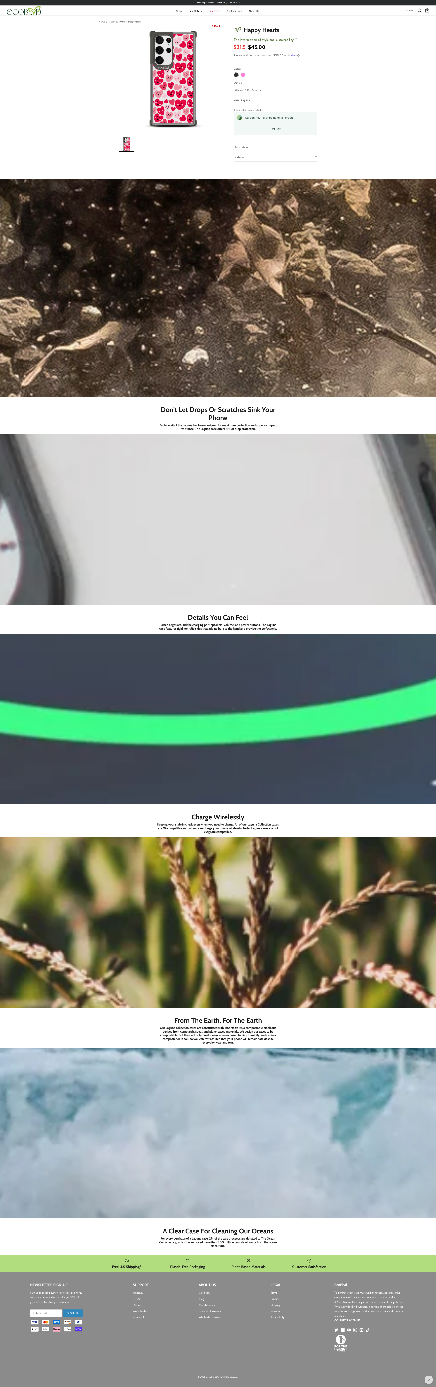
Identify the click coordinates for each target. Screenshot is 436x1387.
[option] (172, 79)
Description (241, 147)
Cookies (275, 1311)
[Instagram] (355, 1330)
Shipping (275, 1305)
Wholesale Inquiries (209, 1317)
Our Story (204, 1293)
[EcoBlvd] (24, 10)
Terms (274, 1293)
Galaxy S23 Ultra (117, 21)
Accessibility (277, 1317)
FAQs (136, 1299)
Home (102, 21)
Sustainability (234, 11)
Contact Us (139, 1317)
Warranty (138, 1293)
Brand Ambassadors (210, 1311)
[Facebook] (343, 1330)
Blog (201, 1299)
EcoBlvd (210, 1376)
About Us (254, 11)
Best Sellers (195, 11)
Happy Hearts (134, 21)
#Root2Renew (207, 1305)
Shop (179, 11)
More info (275, 129)
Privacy (275, 1299)
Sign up (73, 1313)
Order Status (140, 1311)
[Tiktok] (368, 1330)
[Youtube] (349, 1330)
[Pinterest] (361, 1330)
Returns (137, 1305)
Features (239, 157)
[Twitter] (336, 1330)
